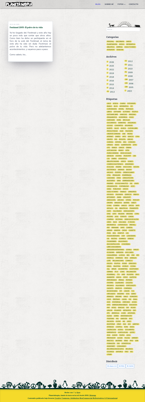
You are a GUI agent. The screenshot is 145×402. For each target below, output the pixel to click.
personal (132, 114)
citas (137, 136)
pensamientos (112, 117)
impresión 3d (111, 332)
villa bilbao (117, 211)
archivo (110, 172)
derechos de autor (131, 219)
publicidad (117, 189)
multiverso (111, 181)
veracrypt (127, 197)
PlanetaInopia (112, 44)
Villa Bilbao (120, 285)
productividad (112, 131)
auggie (120, 338)
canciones (111, 178)
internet (110, 136)
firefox (136, 194)
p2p (127, 307)
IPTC (108, 313)
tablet (133, 203)
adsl (116, 216)
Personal (110, 41)
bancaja (121, 307)
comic (122, 272)
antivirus (119, 352)
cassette (132, 230)
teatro (121, 335)
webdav (130, 238)
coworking (126, 244)
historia (118, 142)
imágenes (120, 294)
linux (109, 103)
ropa (126, 327)
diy (132, 106)
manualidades (129, 211)
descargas (132, 123)
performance (112, 280)
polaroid (117, 310)
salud (116, 128)
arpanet (135, 338)
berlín (114, 269)
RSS (122, 366)
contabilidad (124, 186)
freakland (116, 175)
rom (108, 335)
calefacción (111, 329)
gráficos (128, 194)
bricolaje (126, 120)
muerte (109, 128)
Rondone (120, 50)
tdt (121, 291)
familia (114, 147)
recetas (114, 238)
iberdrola (115, 313)
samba (116, 316)
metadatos (127, 310)
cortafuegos (122, 225)
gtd (108, 147)
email (135, 299)
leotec (132, 332)
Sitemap (92, 395)
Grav (78, 392)
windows (123, 114)
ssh (118, 343)
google (110, 125)
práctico (110, 341)
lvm (127, 233)
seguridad (128, 125)
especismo (126, 302)
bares (134, 294)
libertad (136, 324)
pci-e (116, 272)
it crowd (131, 222)
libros (109, 112)
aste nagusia (111, 150)
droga (131, 205)
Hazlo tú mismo (130, 47)
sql (108, 269)
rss (116, 139)
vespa (119, 120)
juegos (125, 189)
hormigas (119, 258)
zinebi (119, 197)
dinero (117, 136)
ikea (124, 142)
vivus (109, 299)
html (109, 175)
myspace (125, 266)
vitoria (128, 200)
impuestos (118, 203)
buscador (133, 305)
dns (124, 324)
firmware (115, 227)
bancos (130, 136)
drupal (121, 109)
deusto (109, 263)
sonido (130, 161)
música (115, 103)
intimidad (110, 327)
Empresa (119, 47)
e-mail (109, 205)
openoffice (132, 192)
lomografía (131, 236)
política (135, 112)
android (121, 169)
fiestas (129, 134)
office (125, 277)
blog (116, 106)
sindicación (111, 200)
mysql (114, 307)
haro (109, 211)
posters (110, 216)
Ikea (114, 233)
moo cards (129, 252)
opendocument (128, 172)
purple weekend (112, 153)
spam (118, 181)
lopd (109, 261)
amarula (110, 258)
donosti (123, 216)
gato (114, 214)
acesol (120, 329)
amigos (124, 205)
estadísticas (126, 343)
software (117, 112)
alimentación (126, 145)
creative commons (113, 134)
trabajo (123, 192)
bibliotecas (123, 208)
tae (130, 299)
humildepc (133, 296)
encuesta (110, 321)
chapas (122, 103)
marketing (122, 123)
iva (108, 238)
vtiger (109, 354)
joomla (128, 249)
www (131, 117)
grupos (109, 139)
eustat (118, 321)
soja (127, 294)
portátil (118, 172)
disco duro (127, 167)
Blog (97, 4)
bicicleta (122, 139)
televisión (129, 131)
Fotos (120, 4)
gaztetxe (133, 277)
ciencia (121, 147)
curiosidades (112, 109)
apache (130, 139)
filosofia (130, 274)
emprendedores (128, 181)
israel (109, 266)
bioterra (119, 341)
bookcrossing (112, 291)
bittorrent (111, 197)
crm (133, 255)
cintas (124, 230)
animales (133, 258)
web (123, 274)
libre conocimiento (114, 247)
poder (124, 263)
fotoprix (110, 283)
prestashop (111, 338)
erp (138, 255)
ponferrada (126, 175)
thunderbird (111, 241)
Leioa (128, 335)
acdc (133, 186)
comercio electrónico (115, 164)
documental (129, 329)
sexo (137, 274)
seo (129, 324)
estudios (110, 194)
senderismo (129, 164)
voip (123, 236)
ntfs (108, 305)
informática (124, 106)
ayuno (134, 302)
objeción (124, 318)
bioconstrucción (113, 244)
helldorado (122, 241)
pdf (108, 227)
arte (124, 136)
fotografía (131, 103)
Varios (128, 41)
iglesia (109, 316)
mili (117, 318)
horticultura (123, 332)
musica (123, 128)
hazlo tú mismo (112, 192)
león (127, 150)
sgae (121, 131)
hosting (118, 156)
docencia (110, 352)
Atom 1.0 (113, 366)
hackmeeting (122, 269)
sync (108, 214)
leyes (135, 145)
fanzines (110, 183)
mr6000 (109, 230)
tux (133, 291)
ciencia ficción (128, 178)
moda (132, 327)
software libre (112, 114)
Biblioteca (110, 47)
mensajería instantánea (115, 249)
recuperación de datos (115, 349)
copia (137, 214)
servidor (110, 156)
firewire (118, 296)
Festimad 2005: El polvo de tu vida (26, 27)
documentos (111, 123)
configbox (128, 288)
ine (124, 321)
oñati (119, 324)
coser (123, 313)
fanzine (118, 167)
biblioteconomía (113, 161)
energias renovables (119, 305)
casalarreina (112, 255)
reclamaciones (118, 261)
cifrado (110, 145)
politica (117, 263)
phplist (136, 249)
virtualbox (111, 294)
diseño (114, 158)
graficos (118, 288)
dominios (122, 238)
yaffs (122, 227)
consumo (131, 142)
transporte (134, 208)
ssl (131, 183)
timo (126, 352)
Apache (109, 310)
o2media (129, 227)
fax (131, 352)
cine (123, 134)
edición (136, 167)
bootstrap (111, 324)
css (108, 158)
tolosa (127, 338)
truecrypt (127, 156)
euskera (116, 205)
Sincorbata (120, 41)
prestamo (116, 299)
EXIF (134, 310)
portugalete (131, 285)
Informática (130, 44)
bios (126, 258)
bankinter (110, 277)
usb (134, 156)
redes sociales (126, 153)
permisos (110, 296)
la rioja (122, 255)
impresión (119, 252)
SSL (116, 208)
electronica (111, 169)
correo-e (129, 261)
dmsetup (121, 233)
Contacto (133, 4)
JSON (131, 366)
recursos (129, 349)
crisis (119, 178)
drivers (109, 203)
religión (121, 214)
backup (128, 169)
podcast (136, 200)
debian (128, 147)
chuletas (129, 283)
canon (131, 216)
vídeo (109, 222)
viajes (136, 183)
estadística (123, 158)
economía (110, 252)
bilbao (109, 106)
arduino (121, 200)
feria (126, 341)
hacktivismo (134, 269)
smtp (137, 205)
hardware (111, 120)
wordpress (123, 117)
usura (124, 299)
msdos (118, 277)
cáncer (126, 291)
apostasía (131, 313)
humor (114, 335)
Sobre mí (109, 4)
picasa (133, 307)
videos (123, 161)
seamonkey (111, 346)
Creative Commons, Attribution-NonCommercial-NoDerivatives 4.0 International (86, 398)
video (129, 321)
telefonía (110, 318)
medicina (129, 214)
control (119, 327)
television (119, 194)
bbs (128, 255)
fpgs (131, 341)
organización (112, 186)
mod (108, 302)
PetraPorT (111, 50)
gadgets (110, 288)
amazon (117, 230)
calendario (119, 283)
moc (130, 318)
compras (110, 219)
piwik (109, 233)
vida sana (122, 222)
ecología (110, 167)
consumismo (121, 346)
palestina (117, 266)
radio (117, 145)
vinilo (126, 296)
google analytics (121, 183)
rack (115, 222)
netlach (110, 208)
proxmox (110, 285)
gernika (110, 272)
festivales (129, 109)
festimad (129, 280)
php (108, 307)
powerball (111, 274)
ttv (118, 274)
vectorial (119, 219)
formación (111, 343)
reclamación (131, 272)
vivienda (110, 142)
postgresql (116, 302)
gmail (109, 189)
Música (121, 44)
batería (126, 203)
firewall (133, 225)
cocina (132, 266)
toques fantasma (113, 236)
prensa (121, 280)
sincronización (126, 316)
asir (136, 341)
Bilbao (121, 150)
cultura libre (132, 128)
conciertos (119, 125)
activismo (126, 112)
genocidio (132, 263)
